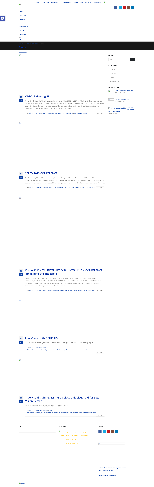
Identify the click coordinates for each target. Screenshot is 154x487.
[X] (120, 7)
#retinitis (84, 113)
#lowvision (77, 113)
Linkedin (116, 431)
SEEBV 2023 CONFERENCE (41, 173)
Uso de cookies (103, 473)
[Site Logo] (24, 5)
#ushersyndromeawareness (87, 413)
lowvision (92, 187)
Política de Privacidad (105, 470)
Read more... (100, 113)
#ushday (64, 413)
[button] (133, 22)
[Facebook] (115, 7)
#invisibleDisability (67, 113)
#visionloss (84, 187)
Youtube (108, 431)
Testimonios (78, 2)
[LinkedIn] (132, 7)
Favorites (45, 187)
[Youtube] (124, 7)
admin (31, 113)
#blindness (30, 413)
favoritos (38, 113)
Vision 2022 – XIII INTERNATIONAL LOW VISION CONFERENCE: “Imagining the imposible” (64, 272)
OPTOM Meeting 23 (37, 96)
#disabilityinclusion (75, 187)
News (43, 113)
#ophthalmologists (77, 290)
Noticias (88, 2)
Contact (22, 430)
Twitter (104, 431)
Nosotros (45, 2)
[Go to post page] (111, 92)
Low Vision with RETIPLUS (41, 338)
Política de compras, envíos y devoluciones (112, 468)
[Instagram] (128, 7)
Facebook (100, 431)
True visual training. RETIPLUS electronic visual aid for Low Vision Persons (62, 399)
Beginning (39, 187)
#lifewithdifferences (54, 413)
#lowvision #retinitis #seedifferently (59, 290)
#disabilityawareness (54, 113)
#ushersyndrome (72, 413)
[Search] (132, 59)
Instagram (112, 431)
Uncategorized (114, 81)
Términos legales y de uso (107, 475)
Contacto (97, 2)
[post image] (62, 73)
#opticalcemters (89, 290)
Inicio (37, 2)
